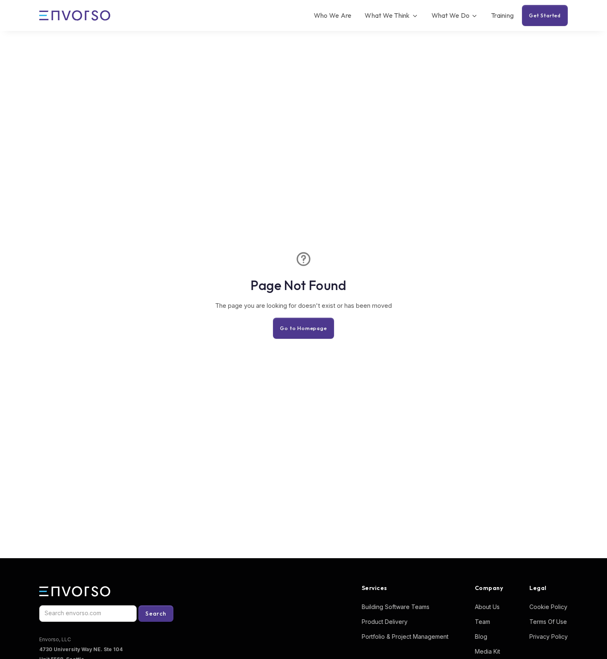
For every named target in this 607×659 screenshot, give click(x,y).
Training (502, 15)
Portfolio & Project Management (405, 636)
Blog (481, 636)
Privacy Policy (548, 636)
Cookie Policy (548, 606)
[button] (391, 15)
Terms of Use (548, 621)
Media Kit (487, 651)
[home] (75, 16)
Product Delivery (385, 621)
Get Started (545, 15)
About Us (487, 606)
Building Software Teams (395, 606)
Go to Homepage (303, 328)
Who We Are (333, 15)
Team (482, 621)
